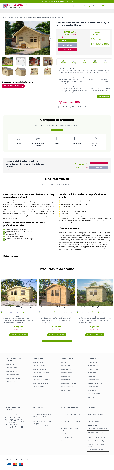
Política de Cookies (66, 433)
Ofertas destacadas (87, 11)
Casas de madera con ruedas (41, 372)
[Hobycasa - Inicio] (13, 6)
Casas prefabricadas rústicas (41, 383)
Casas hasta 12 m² (11, 364)
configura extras (67, 41)
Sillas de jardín (92, 376)
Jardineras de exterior (94, 393)
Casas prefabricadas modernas (41, 379)
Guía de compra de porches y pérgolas (96, 433)
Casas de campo (37, 376)
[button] (82, 6)
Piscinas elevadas (93, 362)
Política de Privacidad (66, 437)
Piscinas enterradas (93, 365)
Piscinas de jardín (92, 372)
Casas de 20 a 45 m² (11, 371)
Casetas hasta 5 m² (66, 369)
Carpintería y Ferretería (70, 11)
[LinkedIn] (13, 427)
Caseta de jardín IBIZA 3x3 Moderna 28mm (94, 307)
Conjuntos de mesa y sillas (95, 383)
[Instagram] (18, 427)
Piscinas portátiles (93, 369)
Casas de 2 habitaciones (39, 365)
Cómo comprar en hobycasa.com (70, 425)
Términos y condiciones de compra (70, 414)
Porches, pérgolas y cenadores (31, 11)
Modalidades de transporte (95, 449)
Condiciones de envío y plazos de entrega (70, 429)
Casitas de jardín (65, 365)
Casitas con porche (38, 386)
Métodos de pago (65, 441)
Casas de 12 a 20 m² (11, 367)
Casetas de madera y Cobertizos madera (17, 17)
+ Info (77, 102)
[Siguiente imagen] (50, 38)
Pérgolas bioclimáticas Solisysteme (97, 441)
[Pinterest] (15, 427)
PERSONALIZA (57, 130)
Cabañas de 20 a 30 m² (67, 386)
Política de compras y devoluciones (70, 421)
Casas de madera (11, 11)
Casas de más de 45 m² (12, 374)
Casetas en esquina (66, 379)
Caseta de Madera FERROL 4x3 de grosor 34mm (19, 307)
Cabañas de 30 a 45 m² (67, 390)
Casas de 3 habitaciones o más (41, 369)
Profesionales (103, 11)
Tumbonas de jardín (93, 379)
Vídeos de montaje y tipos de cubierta (96, 445)
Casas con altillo (10, 381)
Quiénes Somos (65, 418)
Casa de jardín (64, 362)
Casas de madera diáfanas (13, 378)
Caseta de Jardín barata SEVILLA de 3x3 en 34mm (57, 307)
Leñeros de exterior (93, 386)
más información (104, 96)
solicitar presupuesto (67, 45)
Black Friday (91, 397)
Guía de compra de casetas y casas (97, 428)
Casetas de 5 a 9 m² (66, 372)
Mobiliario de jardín (51, 11)
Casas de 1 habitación (39, 362)
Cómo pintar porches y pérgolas (97, 437)
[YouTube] (22, 427)
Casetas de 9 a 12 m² (66, 376)
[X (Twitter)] (10, 427)
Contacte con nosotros (67, 411)
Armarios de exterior (93, 390)
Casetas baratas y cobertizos (68, 383)
